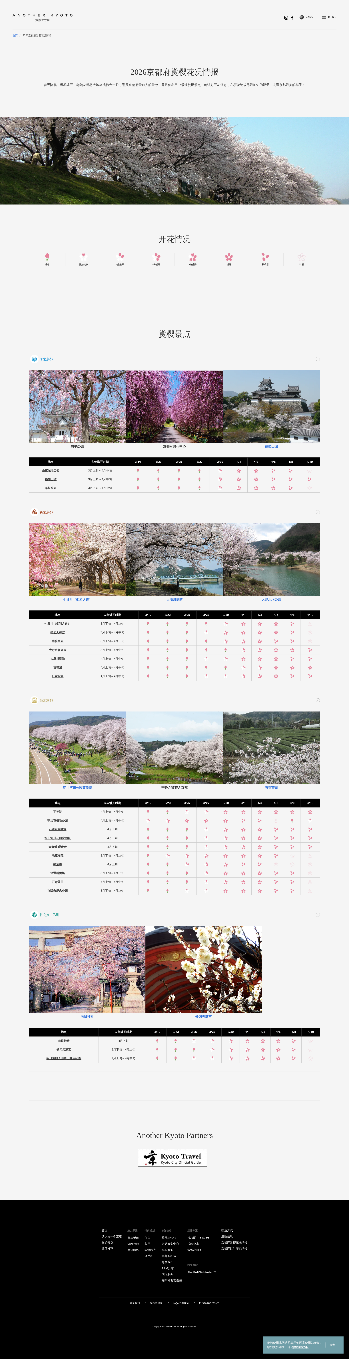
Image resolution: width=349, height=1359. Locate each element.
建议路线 (133, 1250)
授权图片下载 (196, 1237)
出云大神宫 (57, 632)
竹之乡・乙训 (49, 915)
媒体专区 (192, 1230)
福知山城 (51, 479)
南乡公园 (57, 641)
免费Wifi (167, 1262)
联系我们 (135, 1303)
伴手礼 (149, 1256)
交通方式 (227, 1230)
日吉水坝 (57, 676)
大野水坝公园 (57, 650)
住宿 (147, 1237)
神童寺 (57, 864)
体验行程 (133, 1243)
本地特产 (150, 1250)
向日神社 (64, 1041)
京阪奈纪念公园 (57, 890)
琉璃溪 (57, 667)
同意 (332, 1344)
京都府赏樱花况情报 (234, 1242)
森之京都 (46, 512)
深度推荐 (107, 1248)
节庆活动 (133, 1237)
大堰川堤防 (57, 658)
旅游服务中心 (170, 1243)
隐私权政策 (300, 1347)
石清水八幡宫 (57, 829)
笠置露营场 (57, 873)
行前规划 (150, 1230)
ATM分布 (168, 1268)
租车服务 (167, 1250)
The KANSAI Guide (199, 1272)
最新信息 (227, 1236)
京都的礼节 (169, 1256)
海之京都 (46, 359)
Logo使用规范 (181, 1303)
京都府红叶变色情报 (234, 1248)
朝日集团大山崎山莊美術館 (63, 1058)
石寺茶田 (57, 882)
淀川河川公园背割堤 (58, 838)
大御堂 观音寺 (58, 847)
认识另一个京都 (112, 1236)
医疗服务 (167, 1274)
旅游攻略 (167, 1230)
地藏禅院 (57, 855)
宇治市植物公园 (57, 820)
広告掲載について (209, 1303)
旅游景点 (107, 1242)
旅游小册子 (194, 1250)
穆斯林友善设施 (172, 1280)
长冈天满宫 (64, 1049)
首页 (15, 35)
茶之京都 (46, 700)
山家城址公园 (50, 470)
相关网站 (192, 1265)
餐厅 (147, 1243)
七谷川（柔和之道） (58, 623)
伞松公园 (51, 488)
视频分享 (193, 1243)
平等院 (57, 811)
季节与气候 (169, 1237)
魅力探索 (132, 1230)
